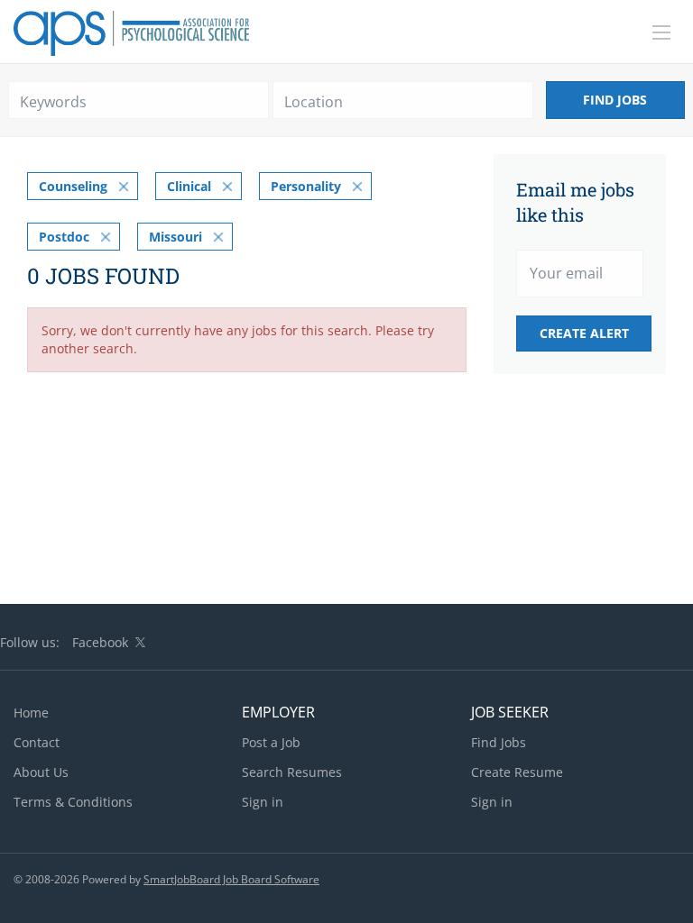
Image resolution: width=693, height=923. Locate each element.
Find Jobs (615, 99)
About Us (41, 772)
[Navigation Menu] (661, 32)
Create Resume (517, 772)
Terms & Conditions (73, 801)
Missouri (175, 236)
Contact (37, 742)
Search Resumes (292, 772)
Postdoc (64, 236)
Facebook (100, 642)
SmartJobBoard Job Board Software (231, 879)
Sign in (262, 801)
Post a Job (271, 742)
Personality (306, 186)
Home (31, 712)
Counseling (73, 186)
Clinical (189, 186)
